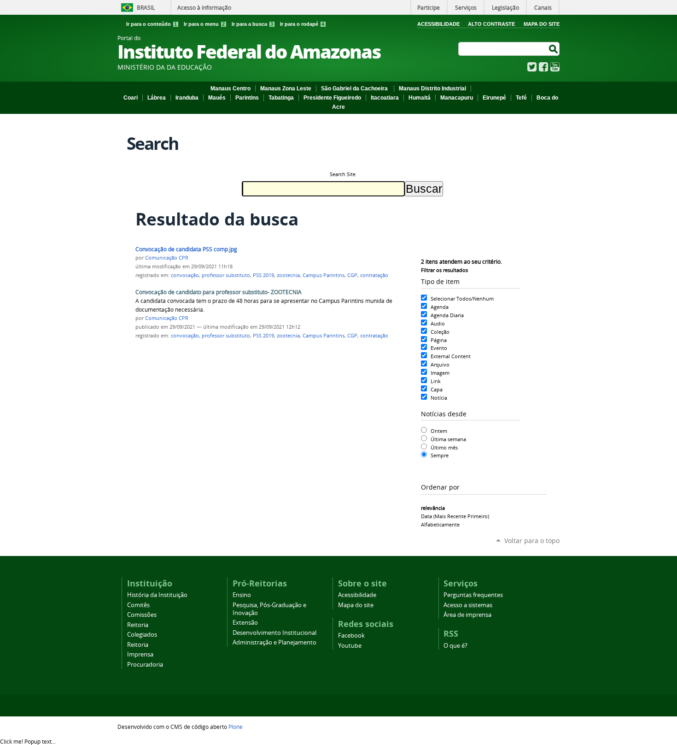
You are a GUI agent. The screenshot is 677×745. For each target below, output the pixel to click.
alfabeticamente (440, 524)
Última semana (448, 439)
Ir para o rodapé (302, 24)
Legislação (505, 7)
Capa (437, 389)
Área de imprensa (467, 615)
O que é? (455, 646)
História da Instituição (157, 595)
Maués (217, 98)
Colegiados (142, 635)
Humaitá (420, 98)
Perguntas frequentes (473, 595)
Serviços (466, 7)
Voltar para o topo (532, 540)
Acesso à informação (204, 7)
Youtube (350, 646)
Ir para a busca (252, 24)
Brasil (146, 7)
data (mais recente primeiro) (455, 516)
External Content (451, 356)
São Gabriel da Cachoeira (355, 88)
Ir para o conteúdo (151, 24)
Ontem (439, 430)
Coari (130, 98)
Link (436, 381)
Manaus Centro (230, 88)
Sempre (440, 455)
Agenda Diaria (447, 315)
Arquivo (440, 364)
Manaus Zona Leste (285, 88)
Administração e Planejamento (274, 642)
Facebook (543, 66)
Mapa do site (356, 605)
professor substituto (226, 275)
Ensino (242, 595)
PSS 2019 (263, 275)
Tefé (521, 98)
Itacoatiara (385, 98)
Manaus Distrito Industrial (432, 88)
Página (439, 340)
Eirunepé (494, 98)
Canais (543, 7)
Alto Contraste (491, 24)
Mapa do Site (542, 24)
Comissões (142, 615)
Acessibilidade (438, 24)
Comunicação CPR (166, 257)
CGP (352, 275)
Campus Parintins (323, 275)
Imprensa (140, 654)
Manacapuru (456, 98)
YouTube (555, 66)
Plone (235, 726)
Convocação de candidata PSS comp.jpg (186, 249)
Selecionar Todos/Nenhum (462, 298)
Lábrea (156, 98)
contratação (374, 275)
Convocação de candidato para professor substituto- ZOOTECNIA (218, 292)
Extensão (245, 623)
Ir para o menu (204, 24)
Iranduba (186, 98)
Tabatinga (281, 98)
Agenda (440, 306)
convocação (185, 275)
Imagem (440, 372)
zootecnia (288, 275)
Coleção (440, 331)
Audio (438, 323)
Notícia (439, 397)
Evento (439, 347)
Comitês (138, 605)
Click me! (28, 741)
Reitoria (137, 625)
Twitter (532, 66)
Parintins (247, 98)
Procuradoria (145, 664)
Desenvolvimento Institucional (274, 633)
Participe (428, 7)
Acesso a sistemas (468, 605)
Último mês (444, 447)
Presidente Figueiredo (332, 98)
